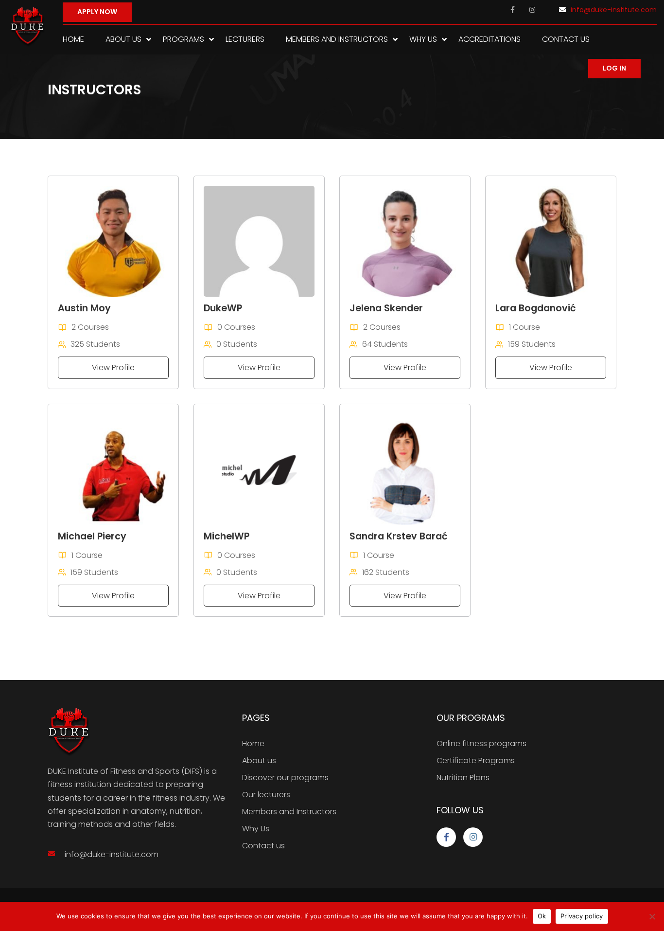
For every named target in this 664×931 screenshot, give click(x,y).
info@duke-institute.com (614, 10)
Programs (183, 39)
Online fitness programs (481, 743)
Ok (542, 916)
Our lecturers (266, 794)
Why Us (423, 39)
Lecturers (245, 39)
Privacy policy (581, 916)
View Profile (113, 367)
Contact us (566, 39)
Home (73, 39)
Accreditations (489, 39)
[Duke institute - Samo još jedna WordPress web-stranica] (27, 27)
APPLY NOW (97, 12)
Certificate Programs (476, 760)
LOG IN (614, 68)
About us (123, 39)
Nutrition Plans (463, 777)
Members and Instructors (337, 39)
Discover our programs (285, 777)
